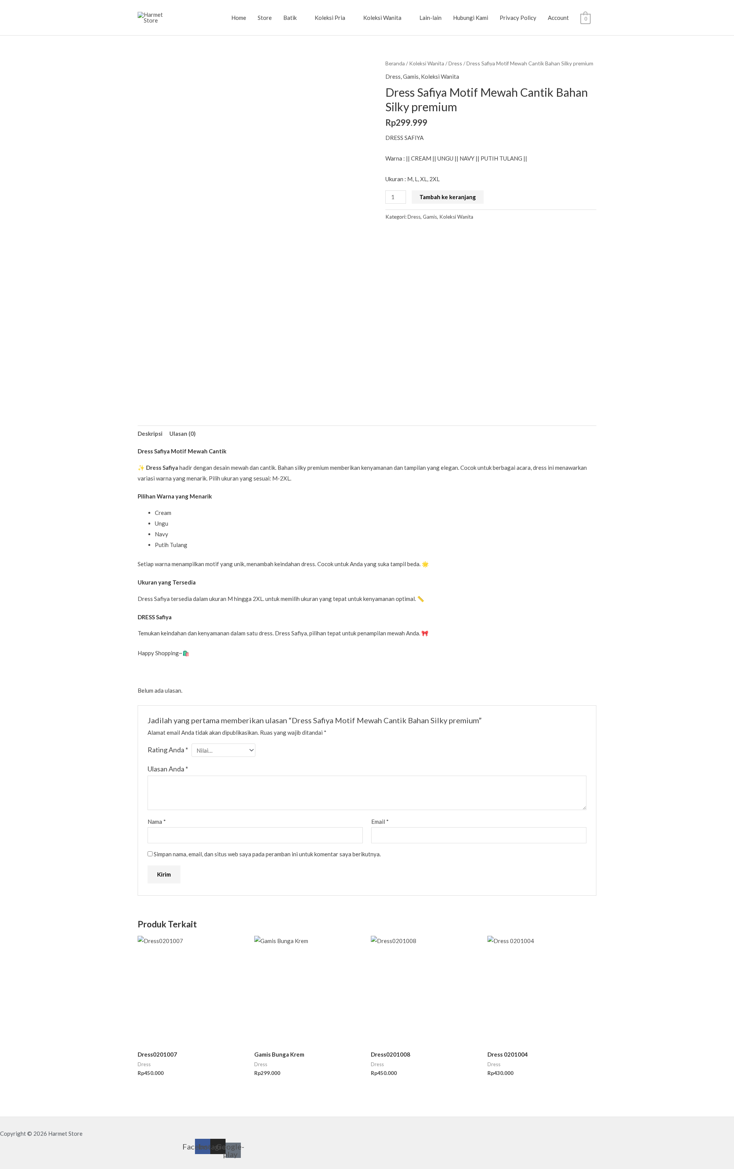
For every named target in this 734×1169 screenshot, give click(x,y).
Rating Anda (168, 749)
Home (238, 17)
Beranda (395, 63)
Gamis (411, 76)
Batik (290, 17)
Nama (157, 821)
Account (558, 17)
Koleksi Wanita (382, 17)
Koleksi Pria (330, 17)
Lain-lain (430, 17)
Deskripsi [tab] (150, 433)
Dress (455, 63)
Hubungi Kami (470, 17)
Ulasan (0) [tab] (182, 433)
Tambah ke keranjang (447, 196)
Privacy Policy (518, 17)
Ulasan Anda (168, 769)
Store (265, 17)
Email (380, 821)
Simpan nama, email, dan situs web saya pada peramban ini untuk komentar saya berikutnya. (267, 854)
